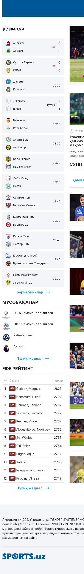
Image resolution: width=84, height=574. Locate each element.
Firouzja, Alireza (24, 478)
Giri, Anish (20, 446)
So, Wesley (21, 437)
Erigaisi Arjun (22, 454)
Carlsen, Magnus (25, 388)
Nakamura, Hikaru (25, 397)
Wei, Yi (18, 462)
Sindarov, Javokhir (26, 413)
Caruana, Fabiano (25, 405)
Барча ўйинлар (30, 292)
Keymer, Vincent (24, 421)
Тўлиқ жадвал (29, 358)
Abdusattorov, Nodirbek (30, 429)
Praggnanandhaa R (27, 470)
